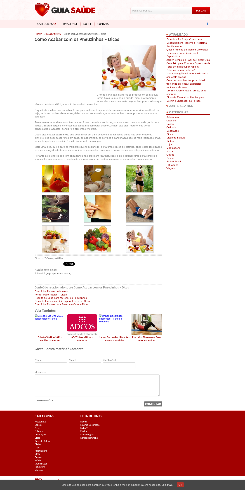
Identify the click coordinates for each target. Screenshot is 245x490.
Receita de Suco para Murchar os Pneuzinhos (61, 297)
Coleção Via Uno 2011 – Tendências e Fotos (50, 339)
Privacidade (70, 24)
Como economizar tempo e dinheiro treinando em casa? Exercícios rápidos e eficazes (186, 84)
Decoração (172, 130)
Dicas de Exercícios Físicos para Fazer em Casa (62, 301)
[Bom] (42, 273)
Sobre (87, 24)
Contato (103, 24)
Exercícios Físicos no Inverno (51, 291)
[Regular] (40, 273)
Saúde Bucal (173, 161)
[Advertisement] (65, 72)
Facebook (208, 24)
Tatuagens (172, 164)
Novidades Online (89, 438)
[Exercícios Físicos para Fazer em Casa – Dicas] (146, 334)
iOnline (83, 431)
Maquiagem (173, 147)
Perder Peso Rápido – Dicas (51, 294)
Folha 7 (84, 428)
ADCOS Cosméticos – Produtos (82, 339)
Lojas (169, 144)
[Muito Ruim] (36, 273)
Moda (169, 151)
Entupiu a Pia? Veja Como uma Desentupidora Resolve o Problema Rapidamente (186, 43)
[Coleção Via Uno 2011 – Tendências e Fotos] (50, 318)
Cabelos (171, 120)
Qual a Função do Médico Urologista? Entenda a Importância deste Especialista (187, 53)
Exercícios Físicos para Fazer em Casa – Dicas (61, 304)
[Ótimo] (44, 273)
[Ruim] (38, 273)
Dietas (170, 141)
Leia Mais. (167, 484)
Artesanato (172, 117)
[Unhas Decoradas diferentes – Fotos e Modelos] (114, 321)
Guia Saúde (65, 10)
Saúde (170, 158)
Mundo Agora (87, 434)
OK (180, 484)
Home (39, 34)
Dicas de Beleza (53, 34)
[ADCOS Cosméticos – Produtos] (82, 334)
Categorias (45, 24)
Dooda (83, 421)
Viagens (171, 168)
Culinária (171, 127)
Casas (170, 123)
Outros (170, 154)
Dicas (169, 134)
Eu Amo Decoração (90, 425)
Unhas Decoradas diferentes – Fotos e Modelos (114, 339)
